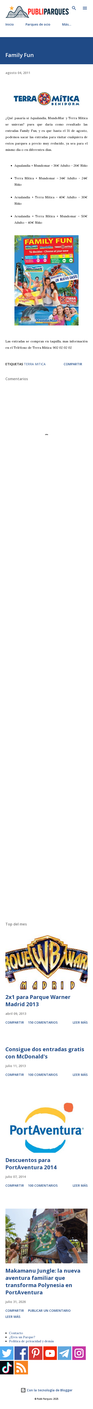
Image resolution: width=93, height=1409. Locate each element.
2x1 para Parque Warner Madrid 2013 (37, 1000)
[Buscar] (74, 8)
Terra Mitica (35, 364)
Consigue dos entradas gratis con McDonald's (44, 1052)
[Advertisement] (46, 707)
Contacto (16, 1333)
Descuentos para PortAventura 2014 (31, 1163)
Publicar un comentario (49, 1310)
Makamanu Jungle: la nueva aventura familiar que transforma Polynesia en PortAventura (42, 1281)
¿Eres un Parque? (22, 1337)
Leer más (80, 1022)
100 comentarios (43, 1074)
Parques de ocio (38, 24)
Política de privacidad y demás (31, 1341)
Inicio (9, 24)
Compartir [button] (73, 364)
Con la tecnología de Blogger (49, 1390)
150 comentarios (43, 1022)
